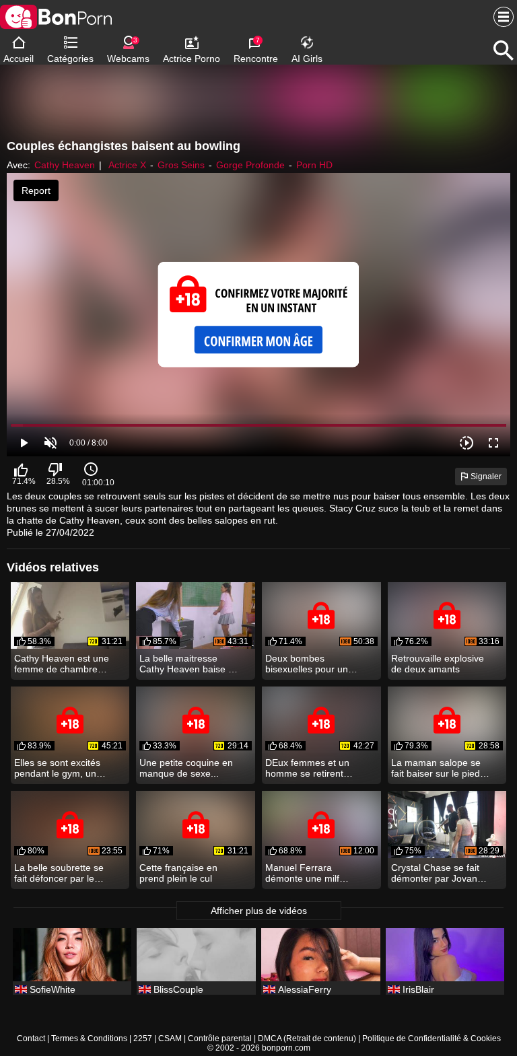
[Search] (503, 50)
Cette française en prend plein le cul (178, 873)
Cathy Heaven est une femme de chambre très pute (61, 663)
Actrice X (127, 165)
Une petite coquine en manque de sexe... (186, 768)
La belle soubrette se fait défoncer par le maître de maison (59, 873)
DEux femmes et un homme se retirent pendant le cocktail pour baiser (307, 768)
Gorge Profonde (250, 165)
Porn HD (314, 165)
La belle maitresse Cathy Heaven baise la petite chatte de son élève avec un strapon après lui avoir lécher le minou (187, 663)
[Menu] (500, 17)
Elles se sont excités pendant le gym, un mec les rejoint (57, 768)
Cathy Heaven (64, 165)
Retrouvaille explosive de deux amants (437, 663)
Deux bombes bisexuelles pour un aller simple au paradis (313, 663)
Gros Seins (181, 165)
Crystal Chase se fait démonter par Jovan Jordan (435, 873)
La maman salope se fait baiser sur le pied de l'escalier (436, 768)
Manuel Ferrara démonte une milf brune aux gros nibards (302, 873)
